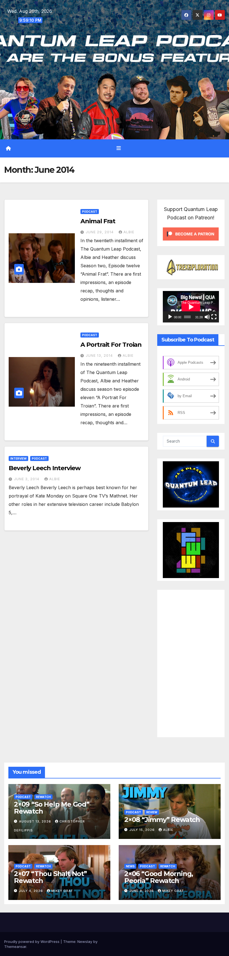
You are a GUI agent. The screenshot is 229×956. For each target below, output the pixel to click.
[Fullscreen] (214, 317)
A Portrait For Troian (111, 344)
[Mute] (207, 317)
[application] (191, 306)
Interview (18, 458)
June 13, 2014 (100, 355)
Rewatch (43, 797)
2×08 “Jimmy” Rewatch (162, 820)
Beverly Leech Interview (45, 468)
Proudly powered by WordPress (32, 941)
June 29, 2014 (100, 232)
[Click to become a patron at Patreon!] (191, 233)
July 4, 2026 (31, 891)
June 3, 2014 (27, 479)
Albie (128, 232)
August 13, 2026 (35, 821)
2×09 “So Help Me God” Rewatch (51, 807)
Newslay (84, 941)
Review (151, 812)
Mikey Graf (62, 891)
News (130, 866)
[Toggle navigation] (118, 148)
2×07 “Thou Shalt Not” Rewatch (50, 877)
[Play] (170, 317)
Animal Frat (97, 221)
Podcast (89, 211)
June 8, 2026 (142, 891)
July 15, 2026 (142, 830)
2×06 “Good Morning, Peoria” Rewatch (158, 877)
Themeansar (15, 946)
